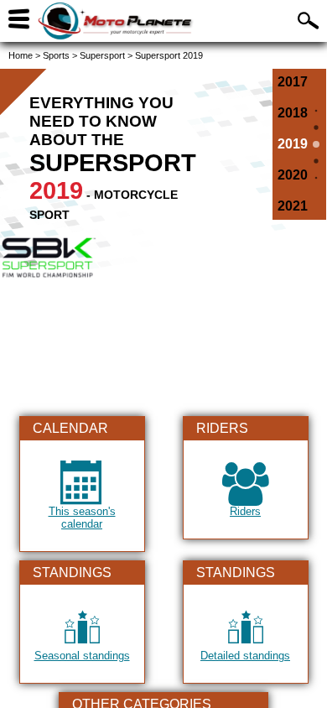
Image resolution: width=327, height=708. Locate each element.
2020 (293, 175)
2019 (293, 144)
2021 (293, 206)
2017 (293, 82)
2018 (293, 113)
